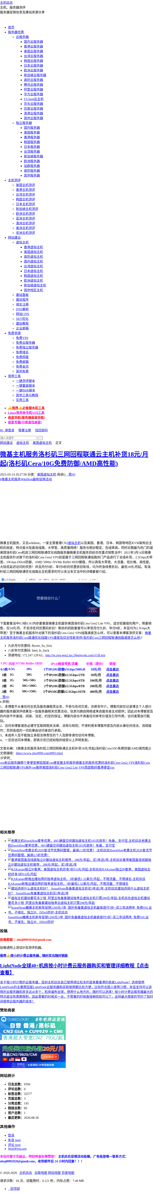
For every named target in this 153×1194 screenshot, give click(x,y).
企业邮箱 (22, 328)
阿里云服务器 (33, 89)
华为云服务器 (33, 94)
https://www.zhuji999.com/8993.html (39, 753)
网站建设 (14, 237)
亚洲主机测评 (25, 218)
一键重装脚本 (25, 385)
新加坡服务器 (33, 156)
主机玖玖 (6, 2)
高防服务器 (32, 170)
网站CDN (22, 314)
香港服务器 (32, 137)
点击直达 (112, 669)
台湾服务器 (32, 151)
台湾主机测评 (25, 194)
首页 (11, 27)
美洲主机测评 (25, 228)
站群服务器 (32, 166)
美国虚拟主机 (33, 252)
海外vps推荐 (33, 767)
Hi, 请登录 (7, 430)
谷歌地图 (40, 1172)
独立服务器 (24, 123)
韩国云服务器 (33, 61)
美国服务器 (32, 132)
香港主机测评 (25, 190)
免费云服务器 (25, 342)
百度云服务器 (33, 108)
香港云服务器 (33, 46)
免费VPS (22, 338)
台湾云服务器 (33, 56)
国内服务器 (32, 127)
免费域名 (22, 352)
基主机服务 (68, 762)
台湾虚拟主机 (33, 266)
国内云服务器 (33, 41)
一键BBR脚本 (25, 390)
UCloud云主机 (34, 99)
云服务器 (22, 37)
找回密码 (41, 430)
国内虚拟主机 (33, 261)
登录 (11, 1135)
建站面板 (22, 295)
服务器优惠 (16, 32)
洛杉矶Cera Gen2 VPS (119, 762)
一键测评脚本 (25, 381)
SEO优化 (22, 318)
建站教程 (22, 323)
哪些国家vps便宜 (48, 762)
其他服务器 (32, 175)
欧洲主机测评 (25, 213)
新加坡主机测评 (27, 209)
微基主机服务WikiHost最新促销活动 (26, 479)
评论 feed (14, 1145)
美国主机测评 (25, 185)
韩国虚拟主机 (33, 275)
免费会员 (22, 366)
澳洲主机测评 (25, 223)
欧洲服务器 (32, 161)
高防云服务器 (33, 80)
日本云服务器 (33, 65)
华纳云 (21, 1156)
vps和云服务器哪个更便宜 (18, 762)
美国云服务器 (33, 51)
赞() (70, 474)
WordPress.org (17, 1148)
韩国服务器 (32, 142)
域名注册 (22, 304)
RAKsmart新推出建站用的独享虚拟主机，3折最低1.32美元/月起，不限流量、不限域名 (68, 883)
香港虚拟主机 (33, 247)
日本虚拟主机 (33, 271)
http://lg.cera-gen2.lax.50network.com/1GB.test (75, 655)
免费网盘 (22, 357)
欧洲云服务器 (33, 70)
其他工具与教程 (27, 395)
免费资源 (14, 333)
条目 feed (14, 1140)
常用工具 (14, 376)
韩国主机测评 (25, 199)
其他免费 (22, 371)
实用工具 (22, 400)
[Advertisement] (76, 509)
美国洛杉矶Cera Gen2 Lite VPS (63, 767)
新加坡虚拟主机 (35, 285)
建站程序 (22, 299)
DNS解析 (22, 309)
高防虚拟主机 (33, 256)
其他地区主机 (33, 290)
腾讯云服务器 (33, 84)
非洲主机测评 (25, 233)
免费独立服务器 (27, 347)
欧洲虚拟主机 (33, 280)
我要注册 (24, 430)
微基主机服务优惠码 (90, 762)
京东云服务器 (33, 104)
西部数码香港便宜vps (99, 767)
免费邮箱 (22, 361)
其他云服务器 (33, 118)
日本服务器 (32, 147)
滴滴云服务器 (33, 113)
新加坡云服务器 (35, 75)
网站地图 (54, 1172)
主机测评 (14, 180)
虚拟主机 (22, 242)
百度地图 (68, 1172)
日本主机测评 (25, 204)
